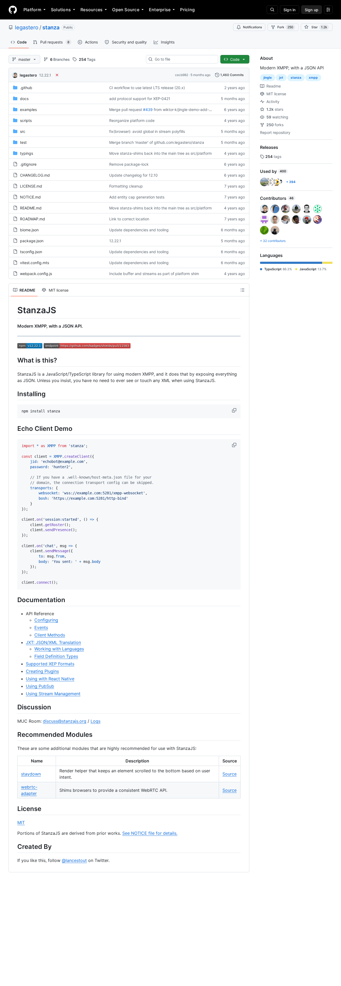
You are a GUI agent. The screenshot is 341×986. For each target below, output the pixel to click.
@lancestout (74, 860)
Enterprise (159, 9)
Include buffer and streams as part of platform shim (154, 273)
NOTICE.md (30, 197)
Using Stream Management (53, 693)
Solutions (61, 9)
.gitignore (28, 164)
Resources (91, 9)
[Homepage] (13, 9)
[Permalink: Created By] (13, 846)
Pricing (187, 9)
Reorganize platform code (132, 120)
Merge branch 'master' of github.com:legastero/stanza (156, 142)
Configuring (46, 620)
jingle (267, 77)
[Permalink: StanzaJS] (13, 310)
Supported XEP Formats (50, 663)
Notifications (252, 27)
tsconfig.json (31, 251)
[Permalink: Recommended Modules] (13, 734)
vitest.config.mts (34, 262)
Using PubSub (40, 686)
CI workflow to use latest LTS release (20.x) (147, 87)
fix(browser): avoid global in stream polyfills (147, 131)
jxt (281, 77)
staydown (31, 774)
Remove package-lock (129, 164)
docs (24, 98)
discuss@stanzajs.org (64, 721)
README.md (31, 208)
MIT (21, 822)
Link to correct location (129, 219)
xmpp (313, 77)
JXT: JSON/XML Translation (53, 642)
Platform (32, 9)
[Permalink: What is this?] (13, 360)
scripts (26, 120)
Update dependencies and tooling (139, 230)
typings (26, 153)
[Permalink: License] (13, 808)
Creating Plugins (42, 671)
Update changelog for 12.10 (133, 175)
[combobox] (184, 59)
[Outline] (242, 290)
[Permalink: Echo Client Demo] (13, 428)
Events (41, 627)
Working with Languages (59, 648)
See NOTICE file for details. (149, 833)
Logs (95, 721)
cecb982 (181, 75)
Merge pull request (125, 109)
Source (229, 774)
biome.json (29, 230)
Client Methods (49, 635)
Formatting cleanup (126, 186)
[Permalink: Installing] (13, 393)
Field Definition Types (56, 656)
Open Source (125, 9)
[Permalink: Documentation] (13, 599)
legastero (26, 27)
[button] (234, 410)
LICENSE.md (31, 186)
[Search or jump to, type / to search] (272, 9)
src (22, 131)
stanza (50, 27)
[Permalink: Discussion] (13, 707)
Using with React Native (50, 678)
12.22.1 (45, 75)
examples (28, 109)
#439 (148, 109)
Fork (285, 27)
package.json (31, 240)
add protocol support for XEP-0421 (139, 98)
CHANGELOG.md (35, 175)
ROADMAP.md (32, 219)
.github (26, 87)
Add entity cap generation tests (136, 197)
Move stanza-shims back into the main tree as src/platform (160, 153)
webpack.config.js (36, 273)
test (23, 142)
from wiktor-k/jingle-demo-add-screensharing (193, 109)
